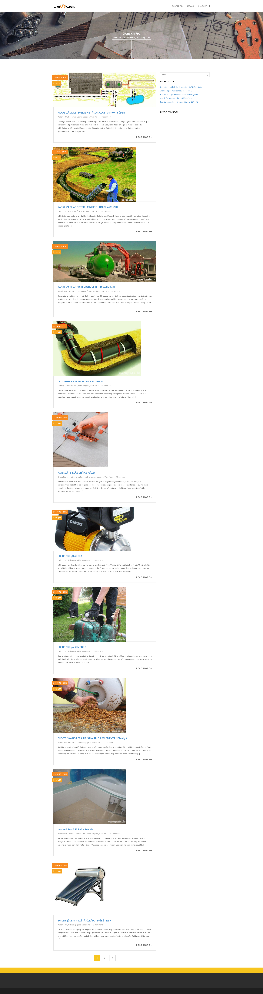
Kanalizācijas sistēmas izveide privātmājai (86, 287)
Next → (112, 958)
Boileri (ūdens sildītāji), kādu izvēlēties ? (84, 920)
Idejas (66, 477)
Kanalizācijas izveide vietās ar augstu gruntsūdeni (91, 112)
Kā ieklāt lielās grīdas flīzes (77, 472)
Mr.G (58, 83)
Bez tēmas (62, 291)
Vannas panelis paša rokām (75, 829)
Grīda (60, 477)
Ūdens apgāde (83, 117)
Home (114, 38)
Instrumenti (74, 477)
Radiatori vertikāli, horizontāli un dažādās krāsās (181, 87)
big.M (58, 332)
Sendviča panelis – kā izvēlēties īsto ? (176, 98)
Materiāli (61, 386)
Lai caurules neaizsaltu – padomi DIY (81, 381)
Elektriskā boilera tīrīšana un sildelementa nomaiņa (92, 738)
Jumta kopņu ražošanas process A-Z (176, 91)
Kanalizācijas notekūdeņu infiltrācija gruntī (88, 207)
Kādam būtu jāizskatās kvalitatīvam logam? (179, 95)
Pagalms (72, 117)
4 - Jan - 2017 (59, 326)
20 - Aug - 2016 (60, 683)
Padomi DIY (62, 117)
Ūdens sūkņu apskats (71, 556)
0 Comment (107, 117)
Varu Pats (94, 117)
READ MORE (143, 137)
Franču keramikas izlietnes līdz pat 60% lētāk (179, 102)
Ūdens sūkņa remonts (72, 647)
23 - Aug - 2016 (60, 417)
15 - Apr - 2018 (59, 77)
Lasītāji (71, 834)
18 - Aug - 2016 (60, 865)
